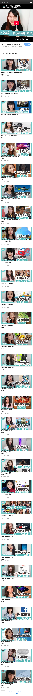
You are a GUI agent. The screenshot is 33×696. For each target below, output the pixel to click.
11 (30, 691)
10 (27, 691)
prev (3, 691)
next (17, 693)
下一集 (27, 44)
